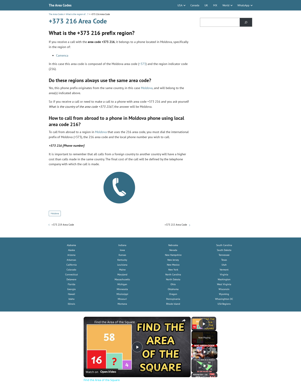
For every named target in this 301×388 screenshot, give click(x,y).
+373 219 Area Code (63, 224)
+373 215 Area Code (176, 224)
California (71, 264)
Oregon (173, 294)
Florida (71, 284)
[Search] (246, 22)
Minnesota (122, 289)
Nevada (173, 250)
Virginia (224, 274)
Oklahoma (173, 289)
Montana (122, 303)
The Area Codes (60, 5)
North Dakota (173, 279)
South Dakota (224, 250)
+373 (142, 64)
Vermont (224, 269)
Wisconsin (224, 289)
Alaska (71, 250)
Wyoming (224, 294)
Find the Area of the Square (114, 322)
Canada (194, 5)
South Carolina (224, 245)
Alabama (71, 245)
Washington (224, 279)
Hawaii (71, 294)
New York (173, 269)
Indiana (122, 245)
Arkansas (71, 259)
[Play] (204, 351)
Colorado (71, 269)
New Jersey (173, 259)
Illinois (71, 303)
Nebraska (173, 245)
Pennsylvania (173, 299)
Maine (122, 269)
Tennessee (224, 255)
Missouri (122, 299)
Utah (224, 264)
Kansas (122, 255)
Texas (224, 259)
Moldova (147, 88)
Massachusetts (122, 279)
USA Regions (224, 303)
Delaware (71, 279)
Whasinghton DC (224, 299)
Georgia (71, 289)
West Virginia (224, 284)
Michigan (122, 284)
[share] (184, 320)
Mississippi (122, 294)
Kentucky (122, 259)
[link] (89, 322)
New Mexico (173, 264)
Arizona (71, 255)
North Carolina (173, 274)
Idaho (71, 299)
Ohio (173, 284)
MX (215, 5)
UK (206, 5)
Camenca (62, 55)
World (225, 5)
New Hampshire (173, 255)
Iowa (122, 250)
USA (179, 5)
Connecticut (71, 274)
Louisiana (122, 264)
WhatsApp (243, 5)
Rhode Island (173, 303)
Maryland (122, 274)
